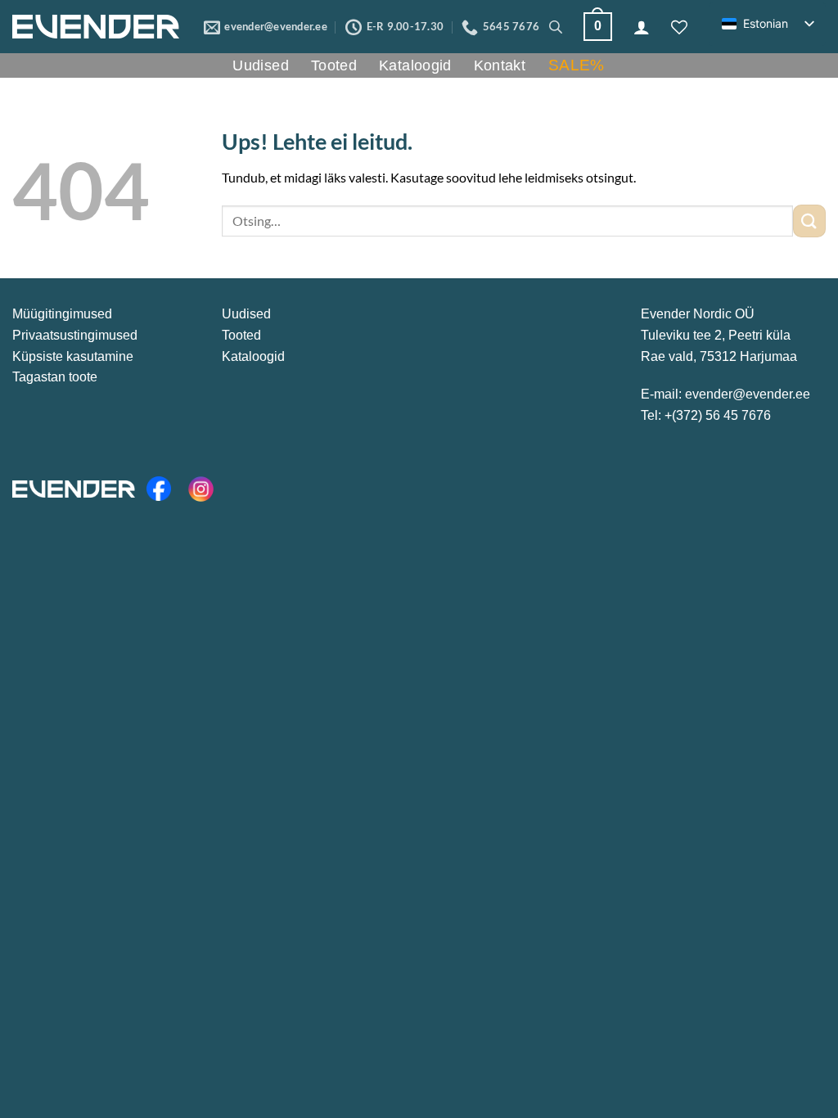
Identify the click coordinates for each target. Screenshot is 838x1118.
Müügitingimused (62, 314)
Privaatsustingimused (74, 335)
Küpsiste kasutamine (72, 356)
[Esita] (809, 221)
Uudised (260, 65)
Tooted (334, 65)
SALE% (576, 65)
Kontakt (500, 65)
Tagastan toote (54, 377)
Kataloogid (415, 65)
